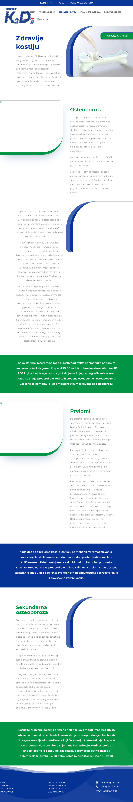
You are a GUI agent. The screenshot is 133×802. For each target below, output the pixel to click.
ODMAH (117, 35)
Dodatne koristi (112, 12)
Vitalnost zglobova (90, 12)
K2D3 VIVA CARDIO (81, 3)
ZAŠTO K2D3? (6, 789)
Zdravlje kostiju (67, 12)
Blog (25, 19)
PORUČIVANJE (6, 792)
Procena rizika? (47, 12)
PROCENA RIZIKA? (56, 782)
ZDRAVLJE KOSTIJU (57, 786)
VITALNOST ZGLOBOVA (58, 789)
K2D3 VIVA (5, 786)
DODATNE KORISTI (56, 792)
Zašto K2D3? (29, 12)
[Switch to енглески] (42, 22)
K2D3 (46, 3)
